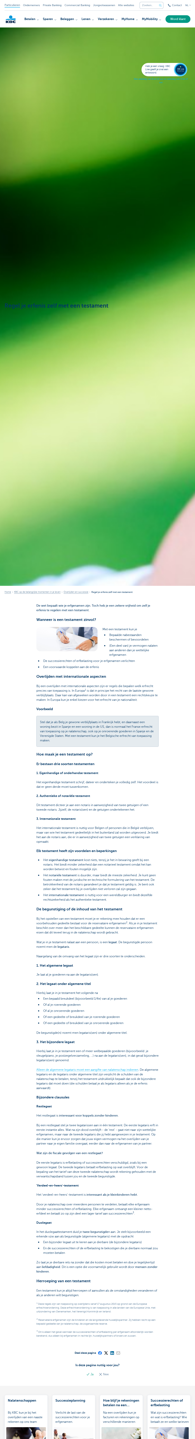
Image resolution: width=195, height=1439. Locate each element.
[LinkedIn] (112, 1353)
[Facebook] (100, 1353)
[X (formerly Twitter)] (106, 1353)
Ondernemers (31, 5)
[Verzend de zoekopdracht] (160, 5)
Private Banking (52, 5)
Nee (105, 1374)
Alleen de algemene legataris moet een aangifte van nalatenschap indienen (87, 1070)
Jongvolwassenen (104, 5)
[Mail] (118, 1353)
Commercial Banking (77, 5)
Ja (92, 1374)
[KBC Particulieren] (11, 19)
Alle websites (126, 5)
